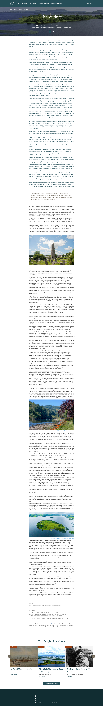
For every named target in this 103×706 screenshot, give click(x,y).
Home (11, 9)
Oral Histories (32, 3)
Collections (24, 3)
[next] (93, 656)
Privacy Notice (54, 700)
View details (14, 674)
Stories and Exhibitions (43, 3)
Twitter (38, 698)
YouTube (39, 700)
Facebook (39, 696)
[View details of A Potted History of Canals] (24, 656)
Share (53, 31)
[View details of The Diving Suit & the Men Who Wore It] (79, 656)
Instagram (39, 702)
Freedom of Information (56, 698)
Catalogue (89, 3)
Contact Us (54, 696)
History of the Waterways (57, 3)
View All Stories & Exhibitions (51, 683)
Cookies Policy (55, 702)
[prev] (9, 656)
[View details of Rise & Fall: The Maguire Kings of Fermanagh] (51, 656)
